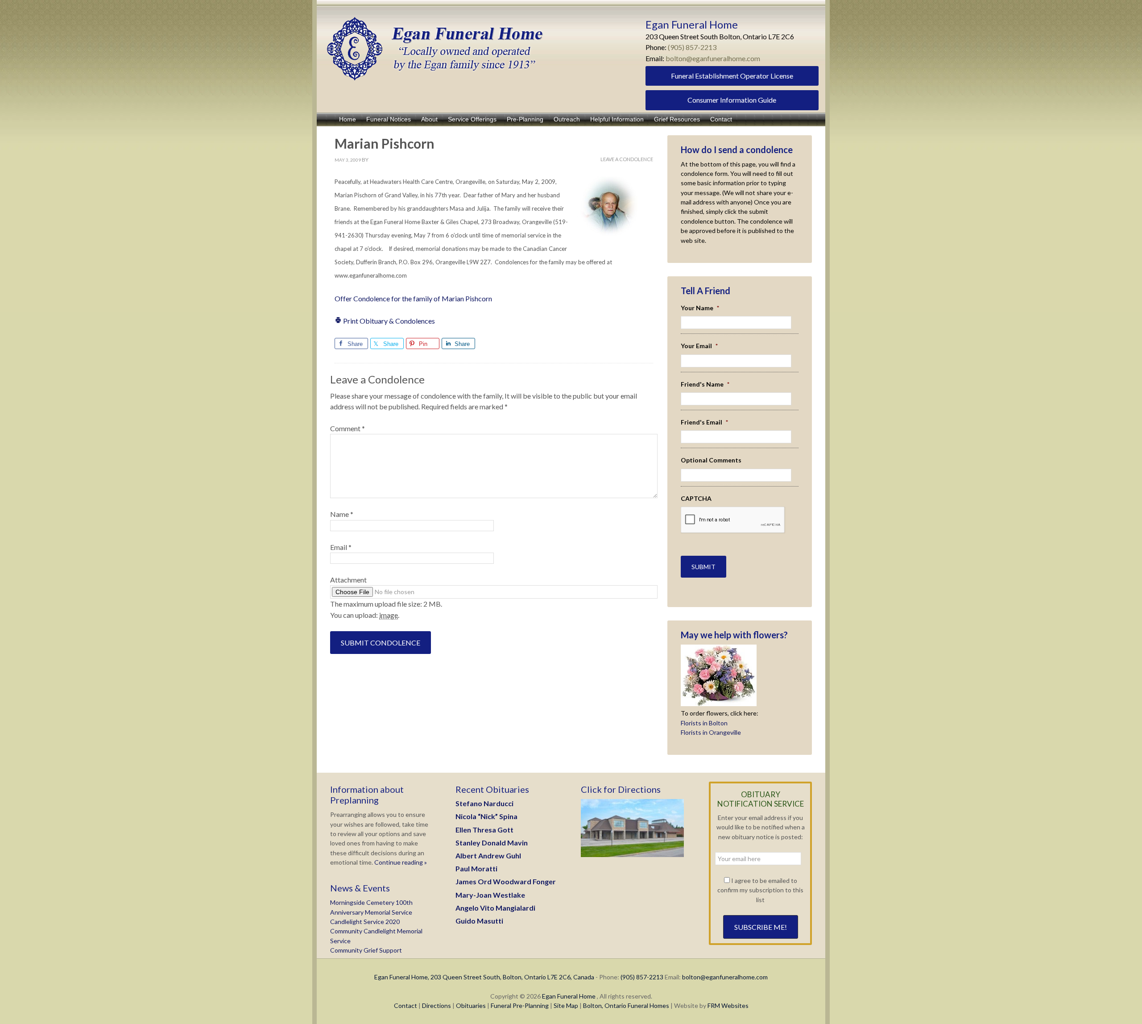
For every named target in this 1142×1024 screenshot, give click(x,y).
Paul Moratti (476, 868)
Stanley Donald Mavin (491, 842)
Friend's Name (705, 384)
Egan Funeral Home (569, 996)
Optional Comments (711, 460)
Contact (405, 1005)
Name (341, 514)
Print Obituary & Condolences (388, 320)
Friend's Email (704, 422)
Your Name (700, 308)
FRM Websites (728, 1005)
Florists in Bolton (704, 723)
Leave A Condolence (626, 159)
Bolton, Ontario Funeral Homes (626, 1005)
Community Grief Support (366, 950)
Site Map (566, 1005)
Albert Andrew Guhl (488, 855)
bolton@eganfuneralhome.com (713, 58)
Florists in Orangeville (711, 732)
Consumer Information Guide (731, 100)
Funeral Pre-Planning (520, 1005)
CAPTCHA (696, 498)
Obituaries (471, 1005)
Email (341, 547)
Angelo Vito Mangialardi (495, 907)
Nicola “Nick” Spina (486, 816)
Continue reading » (400, 862)
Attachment (348, 579)
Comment (347, 428)
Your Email (699, 346)
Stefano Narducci (484, 803)
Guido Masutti (479, 920)
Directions (436, 1005)
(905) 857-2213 (692, 47)
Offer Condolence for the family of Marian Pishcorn (413, 298)
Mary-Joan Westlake (490, 895)
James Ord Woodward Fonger (505, 881)
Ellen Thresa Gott (484, 829)
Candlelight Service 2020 (365, 921)
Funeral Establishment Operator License (732, 75)
